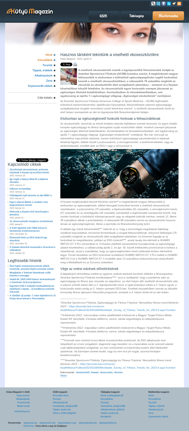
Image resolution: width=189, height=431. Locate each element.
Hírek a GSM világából (64, 413)
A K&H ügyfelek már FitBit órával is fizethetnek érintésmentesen (28, 229)
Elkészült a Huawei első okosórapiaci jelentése (29, 213)
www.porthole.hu (107, 423)
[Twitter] (169, 3)
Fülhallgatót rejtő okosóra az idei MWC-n (31, 195)
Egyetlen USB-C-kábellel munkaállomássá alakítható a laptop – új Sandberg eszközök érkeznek (32, 289)
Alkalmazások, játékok (112, 409)
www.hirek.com (47, 423)
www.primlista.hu (88, 423)
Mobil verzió (23, 406)
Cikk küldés (44, 97)
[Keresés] (153, 3)
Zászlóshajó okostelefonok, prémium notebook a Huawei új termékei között (29, 171)
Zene (49, 80)
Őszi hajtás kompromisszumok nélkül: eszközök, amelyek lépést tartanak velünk (32, 267)
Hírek (49, 54)
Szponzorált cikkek (40, 85)
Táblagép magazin (110, 392)
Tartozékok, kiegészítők (65, 406)
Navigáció (106, 416)
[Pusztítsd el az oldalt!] (174, 3)
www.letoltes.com (67, 423)
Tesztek (47, 65)
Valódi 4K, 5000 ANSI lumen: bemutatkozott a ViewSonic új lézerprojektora (32, 281)
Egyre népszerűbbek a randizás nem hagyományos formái (29, 203)
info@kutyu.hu (22, 411)
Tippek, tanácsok (62, 409)
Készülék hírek (60, 395)
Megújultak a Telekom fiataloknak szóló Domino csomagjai (30, 274)
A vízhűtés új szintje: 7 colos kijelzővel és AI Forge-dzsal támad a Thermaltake (33, 297)
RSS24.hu (28, 426)
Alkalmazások (43, 75)
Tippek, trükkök (42, 70)
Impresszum (23, 395)
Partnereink (23, 402)
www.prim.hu (30, 423)
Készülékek (45, 60)
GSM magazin (60, 392)
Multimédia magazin (158, 392)
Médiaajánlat (23, 399)
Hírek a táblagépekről (112, 395)
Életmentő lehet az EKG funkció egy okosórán (28, 239)
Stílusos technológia (20, 189)
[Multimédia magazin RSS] (179, 3)
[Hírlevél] (158, 3)
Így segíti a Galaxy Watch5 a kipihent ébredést (29, 180)
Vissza (63, 375)
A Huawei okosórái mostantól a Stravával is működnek (32, 248)
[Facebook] (163, 3)
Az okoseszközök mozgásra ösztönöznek (31, 221)
